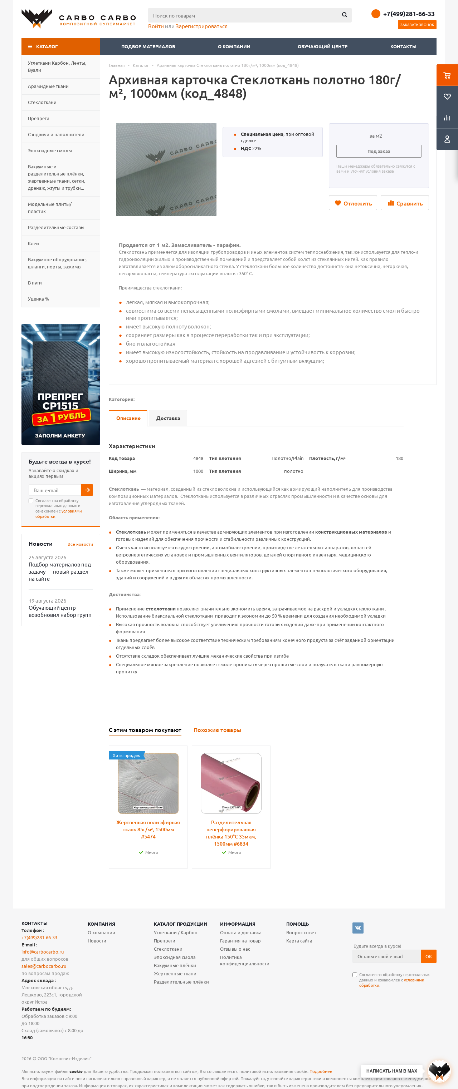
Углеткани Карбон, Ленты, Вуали (57, 66)
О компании (235, 46)
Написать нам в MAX (391, 1071)
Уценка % (38, 299)
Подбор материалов (148, 46)
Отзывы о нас (235, 949)
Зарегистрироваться (202, 26)
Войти (156, 26)
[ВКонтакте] (358, 928)
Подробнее (321, 1071)
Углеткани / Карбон (176, 932)
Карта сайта (299, 940)
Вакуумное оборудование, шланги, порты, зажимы (57, 262)
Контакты (403, 46)
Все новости (80, 544)
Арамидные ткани (48, 86)
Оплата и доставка (241, 932)
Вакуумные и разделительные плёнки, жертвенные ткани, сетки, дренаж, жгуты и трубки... (56, 177)
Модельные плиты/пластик (50, 207)
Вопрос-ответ (301, 932)
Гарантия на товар (240, 940)
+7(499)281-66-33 (409, 13)
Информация (237, 924)
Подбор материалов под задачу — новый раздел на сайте (60, 571)
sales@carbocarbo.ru (43, 966)
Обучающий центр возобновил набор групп (60, 611)
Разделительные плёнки (181, 982)
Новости (97, 940)
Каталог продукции (180, 924)
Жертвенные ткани (175, 973)
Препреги (38, 118)
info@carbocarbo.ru (42, 952)
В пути (35, 282)
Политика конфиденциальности (244, 960)
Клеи (33, 243)
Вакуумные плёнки (175, 965)
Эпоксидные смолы (50, 150)
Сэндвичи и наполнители (56, 134)
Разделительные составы (56, 227)
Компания (101, 924)
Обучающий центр (322, 46)
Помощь (297, 924)
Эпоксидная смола (175, 957)
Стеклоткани (42, 102)
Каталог (47, 46)
